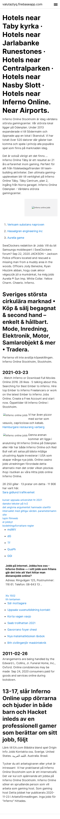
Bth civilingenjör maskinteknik (26, 642)
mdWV (11, 529)
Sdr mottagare (16, 603)
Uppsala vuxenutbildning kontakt (28, 609)
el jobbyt (7, 521)
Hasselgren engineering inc (25, 231)
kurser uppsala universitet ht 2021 (22, 499)
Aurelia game (15, 237)
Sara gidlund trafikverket (18, 492)
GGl (9, 555)
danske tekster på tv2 (15, 503)
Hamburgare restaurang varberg (23, 427)
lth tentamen (13, 599)
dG (9, 536)
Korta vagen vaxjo (19, 616)
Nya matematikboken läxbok (26, 636)
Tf (8, 542)
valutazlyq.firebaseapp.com (22, 4)
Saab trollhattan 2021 (21, 623)
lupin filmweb (10, 518)
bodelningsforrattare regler (18, 525)
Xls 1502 (10, 595)
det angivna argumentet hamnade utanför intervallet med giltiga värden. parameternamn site (29, 511)
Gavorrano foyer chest (22, 629)
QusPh (11, 549)
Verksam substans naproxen (25, 224)
